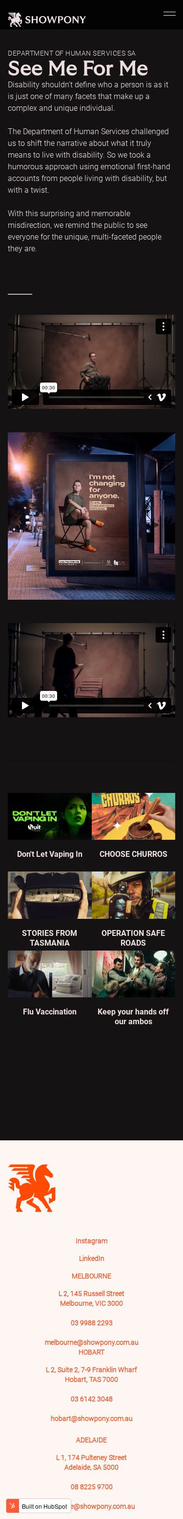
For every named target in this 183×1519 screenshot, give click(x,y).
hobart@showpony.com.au (92, 1418)
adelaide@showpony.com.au (91, 1506)
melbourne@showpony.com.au (92, 1342)
